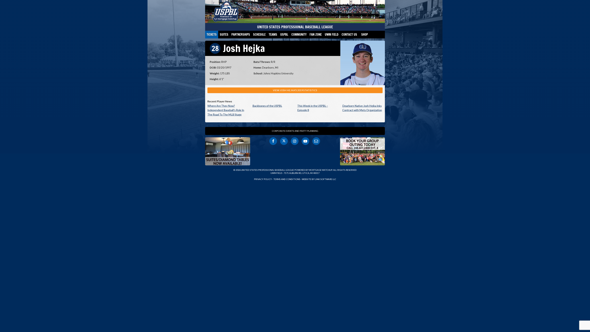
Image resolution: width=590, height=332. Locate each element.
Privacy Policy (263, 179)
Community (299, 34)
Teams (273, 34)
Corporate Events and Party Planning (295, 131)
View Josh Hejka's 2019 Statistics (295, 90)
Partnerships (240, 34)
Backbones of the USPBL (267, 105)
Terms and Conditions (286, 179)
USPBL (284, 34)
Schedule (259, 34)
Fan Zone (316, 34)
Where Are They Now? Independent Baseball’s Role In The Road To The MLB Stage (225, 110)
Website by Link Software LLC (319, 179)
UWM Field (331, 34)
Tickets (212, 34)
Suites (224, 34)
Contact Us (349, 34)
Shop (364, 34)
